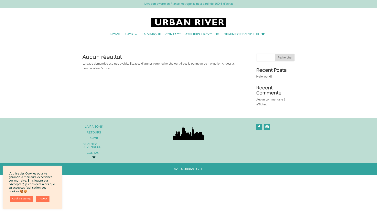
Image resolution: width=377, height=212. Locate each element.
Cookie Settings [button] (21, 198)
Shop (129, 34)
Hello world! (264, 76)
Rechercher (284, 57)
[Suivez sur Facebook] (259, 127)
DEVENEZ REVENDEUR (241, 34)
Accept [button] (42, 198)
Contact (173, 34)
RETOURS (94, 132)
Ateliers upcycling (202, 34)
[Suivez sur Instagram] (267, 127)
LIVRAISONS (94, 126)
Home (115, 34)
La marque (151, 34)
